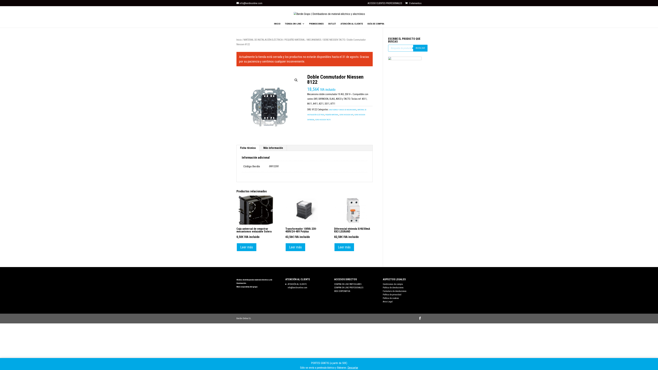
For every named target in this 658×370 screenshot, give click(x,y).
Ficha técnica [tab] (248, 148)
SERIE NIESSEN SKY (346, 115)
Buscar (420, 48)
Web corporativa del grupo (247, 287)
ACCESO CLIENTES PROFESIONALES (385, 3)
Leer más (246, 247)
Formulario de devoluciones (394, 291)
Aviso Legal (388, 301)
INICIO (277, 24)
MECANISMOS (314, 39)
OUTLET (332, 24)
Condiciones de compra (393, 284)
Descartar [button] (353, 367)
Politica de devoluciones (393, 287)
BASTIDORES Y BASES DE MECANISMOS (342, 110)
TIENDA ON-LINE (293, 24)
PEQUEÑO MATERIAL (295, 39)
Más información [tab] (273, 148)
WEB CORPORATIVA (342, 291)
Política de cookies (391, 298)
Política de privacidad (392, 294)
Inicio (239, 39)
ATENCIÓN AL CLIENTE (351, 24)
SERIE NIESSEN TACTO (334, 39)
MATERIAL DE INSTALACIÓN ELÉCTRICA (263, 39)
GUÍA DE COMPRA (375, 24)
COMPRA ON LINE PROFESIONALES (348, 287)
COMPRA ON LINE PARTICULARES (347, 284)
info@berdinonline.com (297, 287)
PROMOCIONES (316, 24)
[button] (296, 80)
